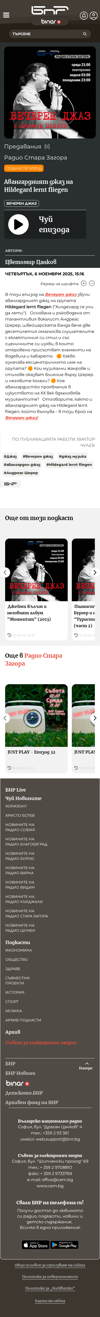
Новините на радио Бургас (20, 856)
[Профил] (93, 15)
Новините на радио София (20, 827)
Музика (13, 1011)
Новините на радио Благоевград (26, 841)
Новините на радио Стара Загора (26, 913)
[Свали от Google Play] (64, 1245)
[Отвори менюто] (6, 15)
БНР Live (15, 790)
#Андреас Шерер (21, 473)
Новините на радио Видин (20, 885)
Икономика (18, 950)
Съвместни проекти (17, 980)
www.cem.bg (50, 1185)
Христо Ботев (20, 815)
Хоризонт (16, 806)
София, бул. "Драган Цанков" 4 (50, 1126)
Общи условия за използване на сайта (50, 1265)
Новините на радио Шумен (20, 928)
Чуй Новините (23, 798)
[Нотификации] (83, 15)
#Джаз (10, 456)
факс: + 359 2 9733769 (50, 1173)
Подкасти (17, 942)
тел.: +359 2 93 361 (50, 1133)
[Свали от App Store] (35, 1245)
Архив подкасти (23, 1020)
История (14, 992)
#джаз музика (72, 456)
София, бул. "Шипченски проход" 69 (50, 1161)
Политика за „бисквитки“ (50, 1288)
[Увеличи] (84, 283)
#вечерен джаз (38, 456)
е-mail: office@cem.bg (50, 1179)
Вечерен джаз (21, 203)
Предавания (22, 146)
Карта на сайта (50, 1301)
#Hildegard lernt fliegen (69, 464)
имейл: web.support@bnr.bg (50, 1139)
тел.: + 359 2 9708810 (50, 1167)
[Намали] (92, 283)
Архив (12, 1032)
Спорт (11, 1001)
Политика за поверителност (50, 1276)
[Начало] (50, 10)
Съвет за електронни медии (41, 1043)
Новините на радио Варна (19, 870)
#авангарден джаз (22, 464)
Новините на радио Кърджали (24, 899)
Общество (16, 959)
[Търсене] (85, 34)
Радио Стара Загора (35, 157)
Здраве (12, 968)
